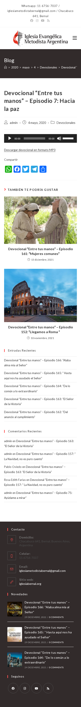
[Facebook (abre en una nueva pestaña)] (32, 21)
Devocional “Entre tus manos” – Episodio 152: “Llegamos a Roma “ (40, 329)
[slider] (69, 138)
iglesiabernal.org (30, 583)
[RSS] (48, 688)
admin (14, 123)
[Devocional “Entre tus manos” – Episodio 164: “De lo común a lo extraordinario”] (14, 659)
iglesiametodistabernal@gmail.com (42, 570)
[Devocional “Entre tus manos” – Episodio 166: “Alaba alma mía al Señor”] (14, 609)
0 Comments (56, 617)
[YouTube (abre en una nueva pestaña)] (43, 21)
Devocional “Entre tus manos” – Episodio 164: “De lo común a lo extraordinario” (47, 657)
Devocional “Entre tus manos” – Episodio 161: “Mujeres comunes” (40, 251)
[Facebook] (13, 688)
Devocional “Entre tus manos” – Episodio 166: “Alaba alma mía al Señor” (47, 607)
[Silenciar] (59, 138)
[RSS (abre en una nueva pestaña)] (48, 21)
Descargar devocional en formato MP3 (30, 150)
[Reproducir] (10, 138)
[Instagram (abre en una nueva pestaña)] (37, 21)
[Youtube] (36, 688)
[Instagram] (25, 688)
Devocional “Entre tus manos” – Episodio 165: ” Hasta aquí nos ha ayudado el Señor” (48, 632)
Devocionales (65, 123)
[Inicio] (5, 67)
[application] (40, 138)
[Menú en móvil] (75, 38)
